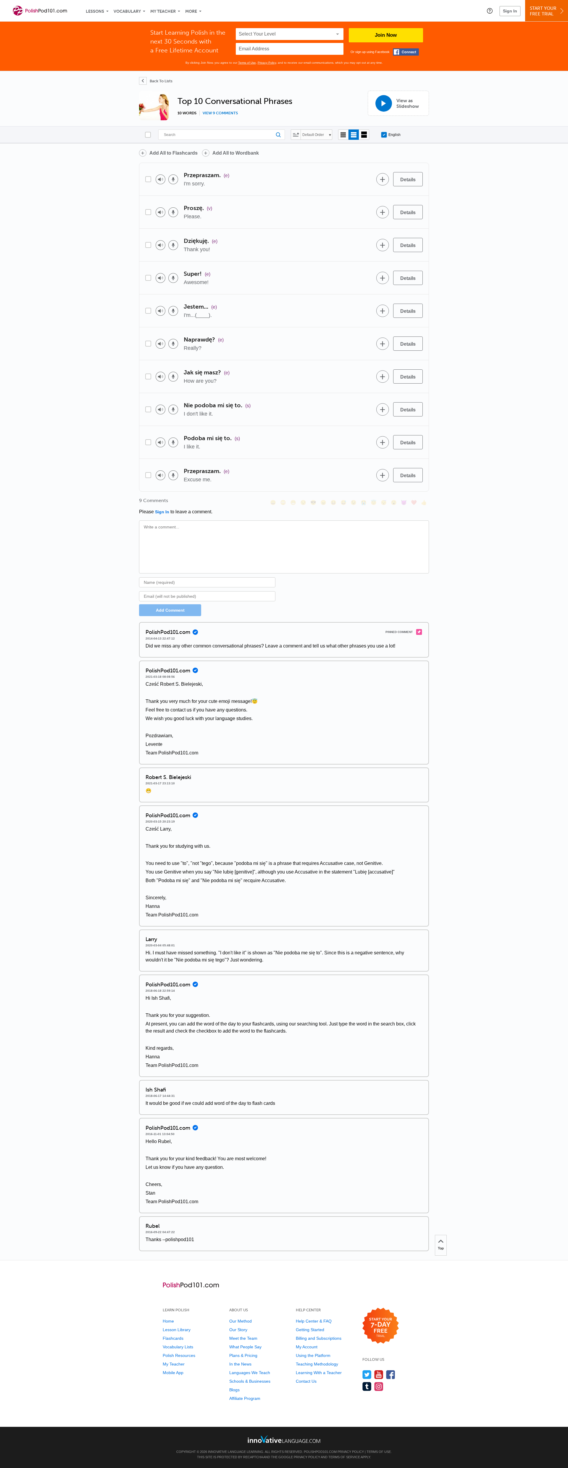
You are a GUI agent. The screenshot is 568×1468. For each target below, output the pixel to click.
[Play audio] (160, 179)
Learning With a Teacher (319, 1372)
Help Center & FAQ (314, 1321)
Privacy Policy (267, 62)
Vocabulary (127, 11)
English (394, 135)
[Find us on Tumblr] (367, 1386)
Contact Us (306, 1381)
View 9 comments (220, 113)
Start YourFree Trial (543, 11)
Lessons (95, 11)
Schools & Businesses (249, 1381)
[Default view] (353, 134)
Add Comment (170, 610)
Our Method (240, 1321)
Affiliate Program (244, 1398)
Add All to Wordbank (235, 153)
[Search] (221, 134)
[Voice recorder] (173, 179)
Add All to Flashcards (173, 153)
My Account (306, 1346)
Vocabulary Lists (178, 1346)
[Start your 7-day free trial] (380, 1326)
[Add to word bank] (382, 179)
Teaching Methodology (317, 1364)
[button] (489, 10)
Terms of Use (247, 62)
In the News (240, 1364)
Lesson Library (177, 1329)
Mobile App (173, 1372)
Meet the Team (243, 1338)
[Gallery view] (364, 134)
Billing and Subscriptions (318, 1338)
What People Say (245, 1346)
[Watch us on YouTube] (378, 1374)
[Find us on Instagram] (378, 1386)
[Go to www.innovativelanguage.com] (284, 1439)
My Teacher (163, 11)
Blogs (234, 1389)
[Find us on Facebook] (390, 1374)
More (191, 11)
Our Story (238, 1329)
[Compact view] (343, 134)
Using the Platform (313, 1355)
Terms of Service (344, 1457)
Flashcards (173, 1338)
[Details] (408, 179)
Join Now (386, 35)
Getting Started (310, 1329)
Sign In (510, 11)
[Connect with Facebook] (405, 52)
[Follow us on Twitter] (367, 1374)
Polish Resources (179, 1355)
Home (168, 1321)
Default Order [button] (313, 135)
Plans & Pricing (243, 1355)
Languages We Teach (249, 1372)
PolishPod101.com (320, 1451)
